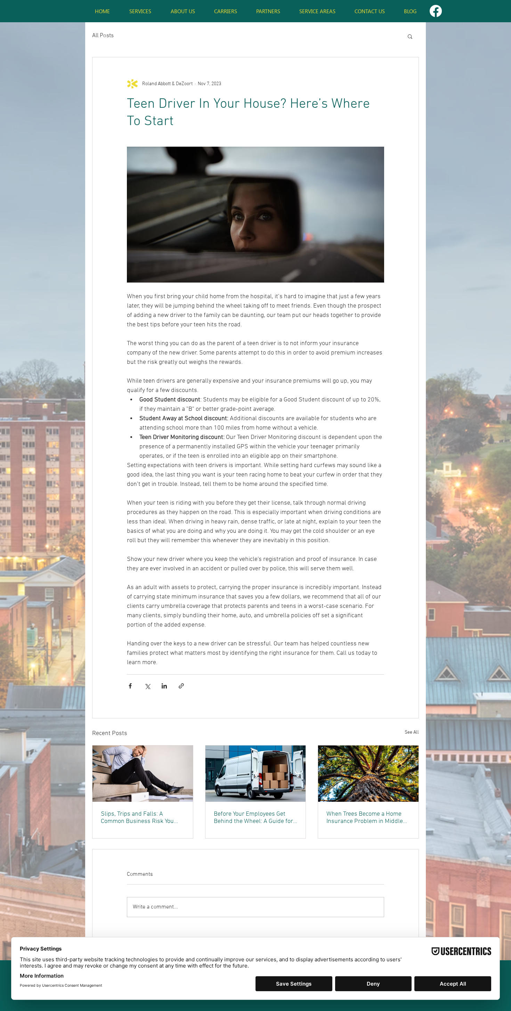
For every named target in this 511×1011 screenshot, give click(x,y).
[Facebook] (436, 11)
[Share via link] (181, 686)
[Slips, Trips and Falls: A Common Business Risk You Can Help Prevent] (142, 773)
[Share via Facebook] (130, 686)
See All (412, 732)
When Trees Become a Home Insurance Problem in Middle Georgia (364, 817)
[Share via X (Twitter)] (147, 686)
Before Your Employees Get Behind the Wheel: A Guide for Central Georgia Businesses (253, 817)
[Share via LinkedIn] (164, 686)
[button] (410, 36)
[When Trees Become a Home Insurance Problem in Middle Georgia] (368, 773)
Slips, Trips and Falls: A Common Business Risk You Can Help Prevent (137, 817)
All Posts (103, 35)
